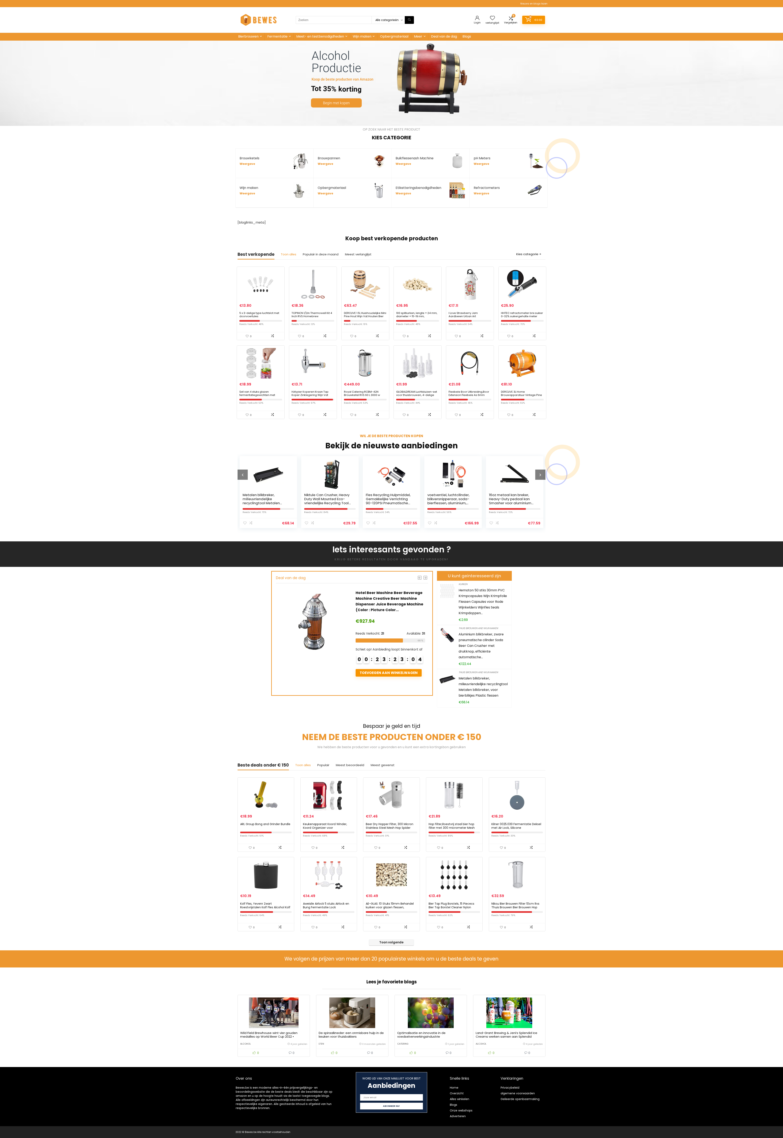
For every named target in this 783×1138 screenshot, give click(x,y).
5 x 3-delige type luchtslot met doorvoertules (259, 314)
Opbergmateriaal (394, 36)
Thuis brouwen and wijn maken (478, 628)
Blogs (466, 36)
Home (454, 1088)
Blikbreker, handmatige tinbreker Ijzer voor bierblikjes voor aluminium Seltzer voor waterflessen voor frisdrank (511, 503)
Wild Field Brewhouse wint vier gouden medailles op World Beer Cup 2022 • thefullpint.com (268, 1036)
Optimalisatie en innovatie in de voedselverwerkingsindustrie (421, 1035)
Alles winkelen (459, 1099)
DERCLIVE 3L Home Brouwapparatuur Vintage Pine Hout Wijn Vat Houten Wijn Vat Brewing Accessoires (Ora (521, 396)
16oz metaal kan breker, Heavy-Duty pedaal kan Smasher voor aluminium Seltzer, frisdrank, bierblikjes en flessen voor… (450, 503)
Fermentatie (277, 36)
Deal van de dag (444, 36)
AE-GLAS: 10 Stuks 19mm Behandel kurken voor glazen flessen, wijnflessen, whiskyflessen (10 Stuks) (391, 907)
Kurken (463, 584)
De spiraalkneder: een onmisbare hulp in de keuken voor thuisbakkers (351, 1035)
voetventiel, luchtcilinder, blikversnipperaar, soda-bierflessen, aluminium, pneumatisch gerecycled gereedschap (387, 503)
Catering (402, 1043)
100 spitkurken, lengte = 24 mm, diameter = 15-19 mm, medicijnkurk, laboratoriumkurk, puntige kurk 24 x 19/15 (417, 318)
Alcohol (245, 1043)
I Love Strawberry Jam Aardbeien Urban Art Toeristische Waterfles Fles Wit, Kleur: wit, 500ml (469, 318)
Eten (321, 1043)
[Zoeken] (409, 20)
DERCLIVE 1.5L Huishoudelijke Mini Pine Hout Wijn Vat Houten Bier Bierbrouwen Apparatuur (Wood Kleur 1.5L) (365, 318)
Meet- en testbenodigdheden (320, 36)
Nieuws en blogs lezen (533, 3)
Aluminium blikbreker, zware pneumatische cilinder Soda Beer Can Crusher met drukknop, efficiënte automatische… (481, 645)
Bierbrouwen (248, 36)
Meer (418, 36)
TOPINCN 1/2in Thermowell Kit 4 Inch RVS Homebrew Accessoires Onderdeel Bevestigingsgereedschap (312, 318)
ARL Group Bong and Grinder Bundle (265, 824)
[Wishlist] (492, 18)
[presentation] (243, 475)
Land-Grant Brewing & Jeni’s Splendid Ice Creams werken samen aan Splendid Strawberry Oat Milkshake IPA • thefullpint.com (506, 1038)
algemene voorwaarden (518, 1093)
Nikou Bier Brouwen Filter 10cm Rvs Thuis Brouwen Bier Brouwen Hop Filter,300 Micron (515, 907)
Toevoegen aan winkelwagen (388, 672)
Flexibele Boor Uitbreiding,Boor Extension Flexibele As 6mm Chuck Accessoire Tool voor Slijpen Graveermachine (469, 396)
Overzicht (457, 1093)
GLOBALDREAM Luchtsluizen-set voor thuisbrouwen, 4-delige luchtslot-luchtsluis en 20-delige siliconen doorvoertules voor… (417, 396)
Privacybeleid (510, 1088)
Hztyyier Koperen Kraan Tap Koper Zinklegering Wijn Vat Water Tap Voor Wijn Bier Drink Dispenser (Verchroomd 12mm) (313, 396)
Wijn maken (362, 36)
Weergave (247, 164)
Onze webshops (461, 1110)
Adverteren (458, 1116)
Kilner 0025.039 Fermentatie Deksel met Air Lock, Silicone (516, 826)
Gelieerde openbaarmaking (520, 1099)
